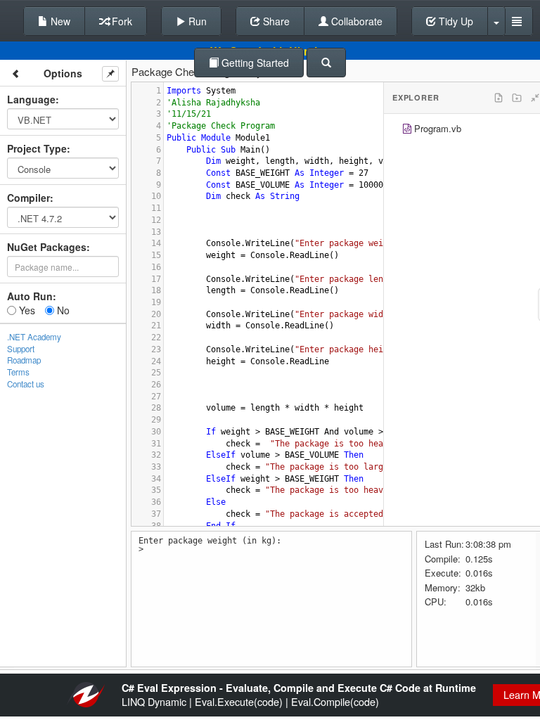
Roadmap (24, 360)
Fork (120, 21)
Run (196, 21)
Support (20, 348)
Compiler (28, 198)
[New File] (498, 97)
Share (275, 21)
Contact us (25, 384)
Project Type (37, 148)
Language (31, 99)
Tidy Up (454, 21)
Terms (18, 372)
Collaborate (355, 21)
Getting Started (254, 63)
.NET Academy (34, 336)
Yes (25, 310)
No (62, 310)
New (59, 21)
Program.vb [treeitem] (437, 128)
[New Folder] (516, 97)
